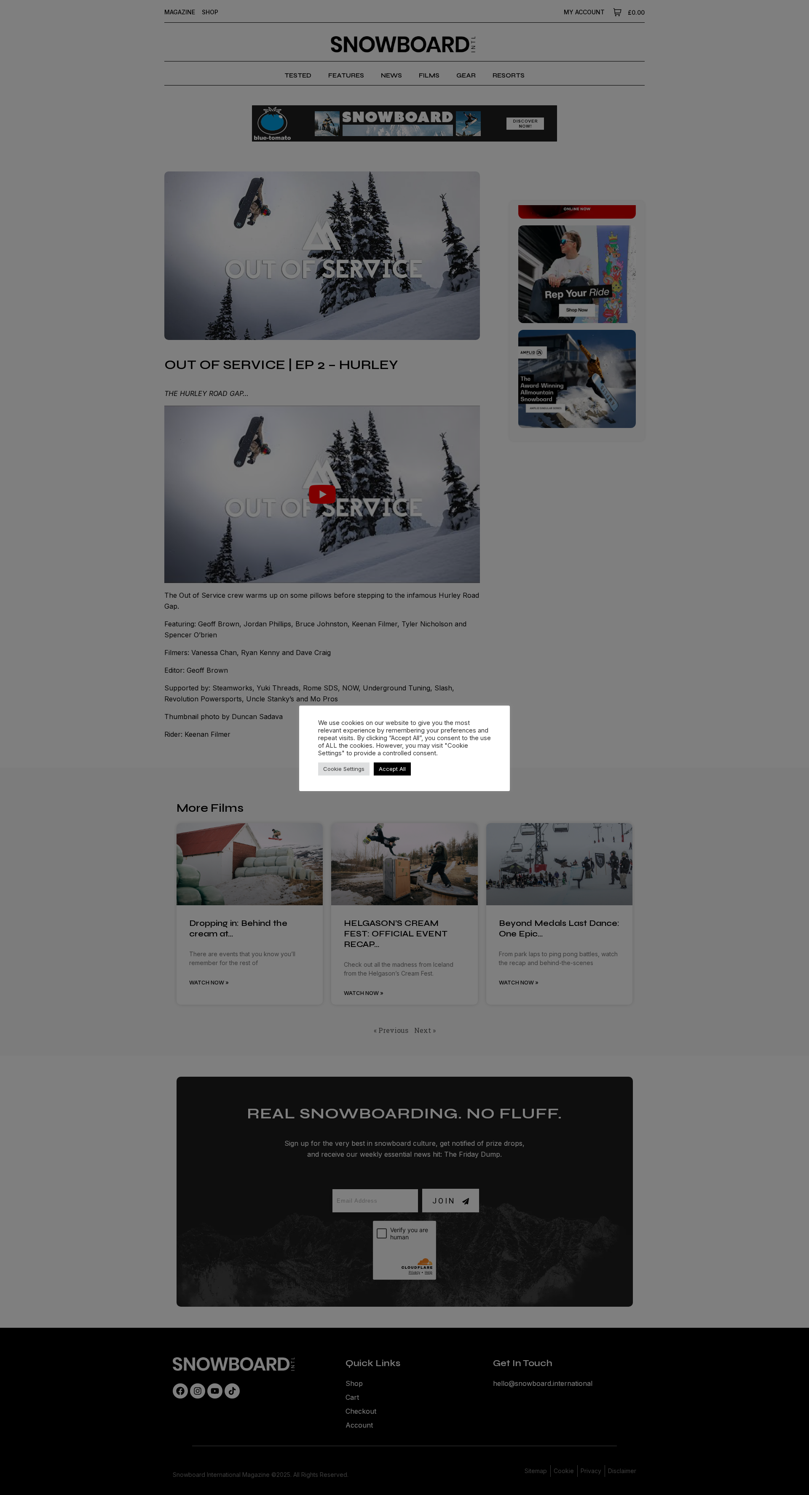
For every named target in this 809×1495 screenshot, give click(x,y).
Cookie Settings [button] (343, 768)
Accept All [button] (392, 768)
